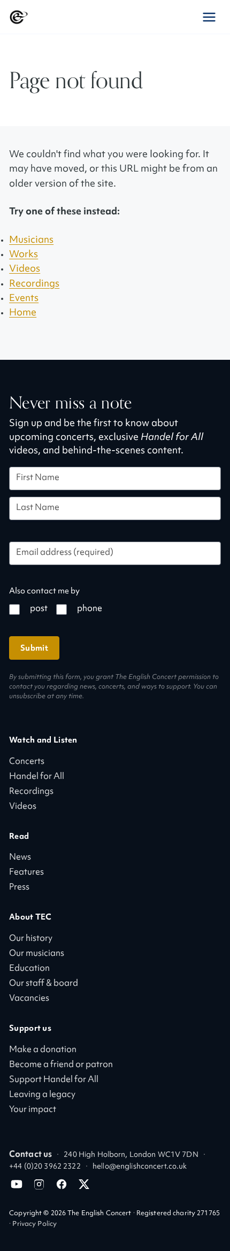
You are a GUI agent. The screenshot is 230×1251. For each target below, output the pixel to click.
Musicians (31, 240)
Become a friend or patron (61, 1065)
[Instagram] (39, 1184)
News (20, 858)
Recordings (34, 284)
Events (24, 298)
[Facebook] (61, 1184)
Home (22, 313)
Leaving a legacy (42, 1095)
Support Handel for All (53, 1080)
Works (23, 254)
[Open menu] (209, 17)
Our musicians (36, 954)
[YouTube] (16, 1184)
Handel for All (36, 777)
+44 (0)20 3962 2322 (44, 1166)
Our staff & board (43, 984)
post (39, 609)
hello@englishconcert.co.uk (140, 1166)
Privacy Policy (34, 1224)
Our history (30, 939)
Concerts (26, 762)
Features (26, 873)
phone (89, 609)
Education (29, 969)
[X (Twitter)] (83, 1184)
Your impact (32, 1110)
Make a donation (42, 1050)
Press (19, 888)
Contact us (30, 1155)
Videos (24, 269)
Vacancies (29, 999)
